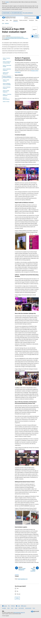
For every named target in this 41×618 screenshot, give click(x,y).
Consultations (31, 20)
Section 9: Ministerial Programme (6, 88)
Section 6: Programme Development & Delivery (7, 77)
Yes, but (18, 594)
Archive (8, 608)
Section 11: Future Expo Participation (7, 95)
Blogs (36, 20)
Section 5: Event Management (6, 73)
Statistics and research (23, 20)
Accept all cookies (6, 12)
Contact (12, 608)
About (3, 20)
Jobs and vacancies (28, 608)
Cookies (16, 608)
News (11, 20)
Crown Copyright (21, 608)
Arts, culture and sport (7, 38)
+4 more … (26, 38)
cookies (7, 2)
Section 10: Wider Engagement (6, 91)
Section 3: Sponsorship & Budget (7, 66)
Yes (17, 588)
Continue (17, 598)
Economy (23, 38)
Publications (15, 20)
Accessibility (4, 608)
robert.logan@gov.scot (22, 579)
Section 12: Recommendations (6, 99)
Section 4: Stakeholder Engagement (7, 70)
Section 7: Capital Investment (6, 80)
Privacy (34, 608)
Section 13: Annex (6, 101)
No (17, 591)
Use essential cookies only (16, 12)
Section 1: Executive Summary (6, 59)
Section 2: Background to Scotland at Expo (7, 62)
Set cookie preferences (28, 12)
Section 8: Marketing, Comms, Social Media (7, 84)
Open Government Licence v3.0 (19, 612)
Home (3, 23)
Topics (7, 20)
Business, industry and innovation (16, 38)
